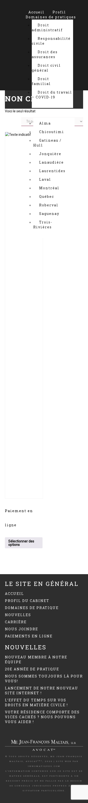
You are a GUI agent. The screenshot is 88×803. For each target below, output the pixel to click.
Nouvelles (51, 110)
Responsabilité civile (51, 41)
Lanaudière (51, 162)
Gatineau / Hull (47, 143)
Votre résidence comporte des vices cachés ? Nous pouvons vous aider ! (42, 717)
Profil (59, 12)
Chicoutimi (51, 131)
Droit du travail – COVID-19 (52, 94)
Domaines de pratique (32, 607)
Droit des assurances (45, 54)
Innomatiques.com (44, 766)
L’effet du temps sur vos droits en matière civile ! (36, 702)
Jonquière (50, 153)
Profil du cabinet (27, 600)
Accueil (36, 12)
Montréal (49, 188)
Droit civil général (46, 68)
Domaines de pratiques (51, 17)
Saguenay (49, 213)
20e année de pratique (32, 669)
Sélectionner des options (21, 543)
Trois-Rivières (42, 224)
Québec (46, 196)
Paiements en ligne (29, 636)
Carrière (16, 622)
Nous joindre (51, 240)
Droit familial (41, 81)
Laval (45, 179)
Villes (50, 115)
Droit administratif (47, 27)
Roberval (48, 205)
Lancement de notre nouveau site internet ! (41, 690)
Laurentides (52, 171)
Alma (45, 123)
